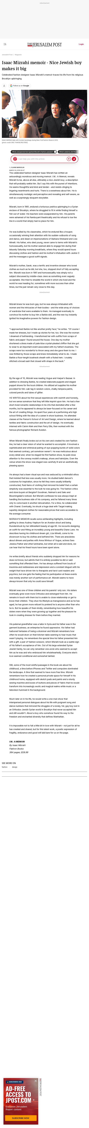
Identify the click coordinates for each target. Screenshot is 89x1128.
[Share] (4, 85)
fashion (4, 767)
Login (81, 44)
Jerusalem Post (7, 55)
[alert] (20, 1101)
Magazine (18, 55)
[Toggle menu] (5, 44)
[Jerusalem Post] (44, 45)
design (14, 767)
